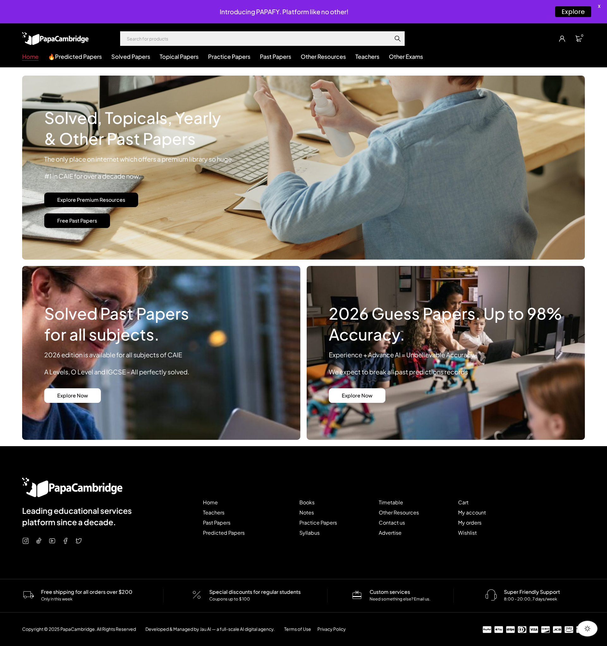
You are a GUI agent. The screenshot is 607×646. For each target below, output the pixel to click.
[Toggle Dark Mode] (587, 629)
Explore (573, 11)
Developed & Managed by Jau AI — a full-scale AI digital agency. (210, 629)
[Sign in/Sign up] (562, 38)
